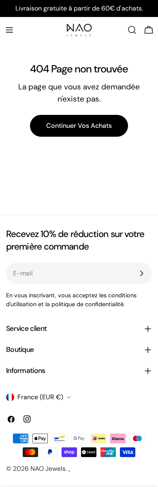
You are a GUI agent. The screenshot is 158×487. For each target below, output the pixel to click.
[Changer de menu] (9, 30)
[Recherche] (132, 30)
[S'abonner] (141, 273)
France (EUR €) (40, 397)
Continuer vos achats (79, 125)
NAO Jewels (48, 468)
